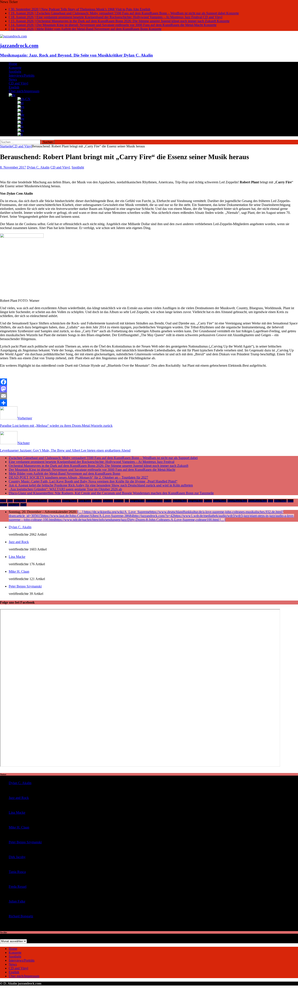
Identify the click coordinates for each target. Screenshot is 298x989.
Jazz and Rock (137, 500)
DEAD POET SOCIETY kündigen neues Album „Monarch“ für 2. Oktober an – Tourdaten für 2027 (78, 477)
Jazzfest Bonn (180, 500)
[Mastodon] (149, 388)
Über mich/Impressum (24, 91)
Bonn (10, 500)
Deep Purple (54, 500)
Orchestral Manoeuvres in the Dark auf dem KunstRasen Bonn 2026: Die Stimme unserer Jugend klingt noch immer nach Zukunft (98, 465)
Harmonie (108, 500)
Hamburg (97, 500)
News (13, 79)
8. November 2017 (13, 167)
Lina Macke (17, 557)
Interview (119, 500)
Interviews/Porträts (21, 75)
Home (13, 64)
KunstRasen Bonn (257, 500)
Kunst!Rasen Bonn (237, 500)
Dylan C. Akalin (38, 167)
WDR (23, 504)
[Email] (149, 395)
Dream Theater (69, 500)
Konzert (208, 500)
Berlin (3, 500)
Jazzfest (168, 500)
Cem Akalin (20, 500)
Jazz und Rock (195, 500)
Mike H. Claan (19, 571)
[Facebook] (149, 381)
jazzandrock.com (154, 500)
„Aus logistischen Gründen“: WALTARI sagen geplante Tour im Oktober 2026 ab (65, 489)
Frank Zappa (84, 500)
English (14, 87)
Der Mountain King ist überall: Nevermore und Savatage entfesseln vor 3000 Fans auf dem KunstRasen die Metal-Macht (92, 469)
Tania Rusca (17, 872)
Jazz (127, 500)
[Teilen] (149, 402)
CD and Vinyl (18, 83)
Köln (270, 500)
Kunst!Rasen (219, 500)
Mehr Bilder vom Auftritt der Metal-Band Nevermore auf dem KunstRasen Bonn (64, 473)
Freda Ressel (17, 886)
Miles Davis (280, 500)
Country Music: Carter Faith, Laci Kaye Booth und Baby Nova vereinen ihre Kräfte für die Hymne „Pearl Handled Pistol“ (93, 481)
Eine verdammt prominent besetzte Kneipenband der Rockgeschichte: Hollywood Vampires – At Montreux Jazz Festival (91, 462)
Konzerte (15, 67)
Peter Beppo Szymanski (25, 586)
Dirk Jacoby (17, 857)
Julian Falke (17, 901)
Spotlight (15, 71)
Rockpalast (13, 504)
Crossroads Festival (37, 500)
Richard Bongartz (21, 916)
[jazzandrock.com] (13, 36)
